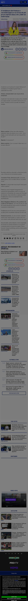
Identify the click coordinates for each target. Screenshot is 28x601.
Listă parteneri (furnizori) (5, 594)
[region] (14, 588)
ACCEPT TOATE (14, 596)
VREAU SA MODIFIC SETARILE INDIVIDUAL (14, 598)
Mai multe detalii (16, 580)
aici (13, 584)
